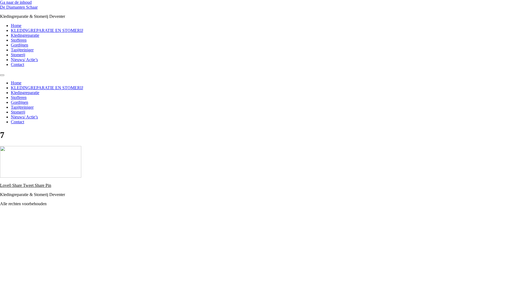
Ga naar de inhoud (16, 2)
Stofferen (19, 40)
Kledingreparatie (25, 35)
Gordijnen (19, 45)
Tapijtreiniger (22, 50)
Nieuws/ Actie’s (24, 59)
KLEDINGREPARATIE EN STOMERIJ (47, 30)
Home (16, 25)
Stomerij (18, 54)
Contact (17, 64)
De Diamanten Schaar (19, 7)
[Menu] (2, 75)
